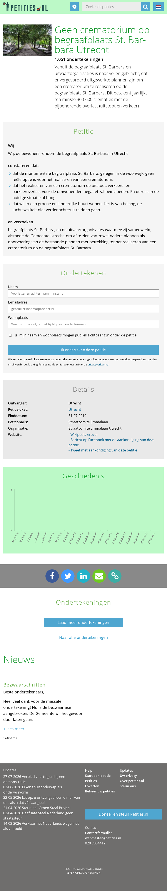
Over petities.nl (132, 781)
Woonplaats (18, 317)
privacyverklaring (98, 364)
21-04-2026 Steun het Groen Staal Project (37, 807)
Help (88, 770)
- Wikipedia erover (83, 434)
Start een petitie (98, 775)
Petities (91, 781)
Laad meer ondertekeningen (83, 622)
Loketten (92, 786)
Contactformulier (98, 833)
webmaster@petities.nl (103, 838)
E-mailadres (17, 302)
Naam (13, 286)
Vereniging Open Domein (83, 873)
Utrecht (74, 409)
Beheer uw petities (100, 791)
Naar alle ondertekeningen (83, 637)
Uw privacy (128, 775)
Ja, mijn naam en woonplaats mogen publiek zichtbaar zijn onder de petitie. (76, 335)
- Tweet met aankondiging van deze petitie (102, 450)
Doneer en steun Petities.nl (123, 814)
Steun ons (128, 786)
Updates (126, 770)
